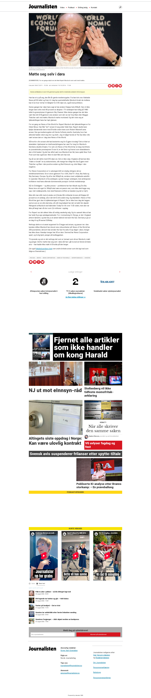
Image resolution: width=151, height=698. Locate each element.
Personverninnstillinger (102, 678)
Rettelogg (97, 672)
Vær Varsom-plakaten (101, 655)
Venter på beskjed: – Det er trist (47, 606)
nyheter (87, 257)
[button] (31, 271)
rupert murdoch (77, 257)
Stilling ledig (82, 8)
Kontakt (94, 8)
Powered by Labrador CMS (75, 695)
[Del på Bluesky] (120, 86)
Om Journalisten (99, 663)
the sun (32, 257)
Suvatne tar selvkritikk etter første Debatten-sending (55, 612)
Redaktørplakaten (102, 658)
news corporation (49, 257)
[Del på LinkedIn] (113, 86)
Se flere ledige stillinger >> (76, 297)
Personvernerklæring (101, 667)
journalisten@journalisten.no (71, 666)
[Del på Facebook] (109, 86)
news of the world (63, 257)
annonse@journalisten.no (70, 673)
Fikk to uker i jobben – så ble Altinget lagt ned (53, 592)
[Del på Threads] (116, 86)
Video (62, 8)
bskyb (39, 257)
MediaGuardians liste (44, 249)
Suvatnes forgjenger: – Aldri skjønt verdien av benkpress (57, 619)
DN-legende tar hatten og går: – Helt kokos (52, 599)
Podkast (71, 8)
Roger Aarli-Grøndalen (69, 650)
